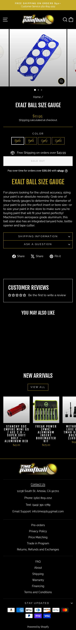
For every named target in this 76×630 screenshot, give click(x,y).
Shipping (24, 120)
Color (38, 133)
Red (31, 141)
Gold (58, 141)
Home (37, 97)
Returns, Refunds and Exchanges (38, 549)
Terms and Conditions (38, 592)
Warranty (38, 580)
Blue (18, 141)
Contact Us (38, 484)
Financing (38, 586)
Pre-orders (38, 525)
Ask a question (38, 244)
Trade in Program (38, 543)
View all (38, 387)
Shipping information (38, 236)
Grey (44, 141)
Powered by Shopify (38, 626)
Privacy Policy (38, 531)
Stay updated (37, 603)
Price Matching (38, 537)
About (38, 567)
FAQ (38, 561)
